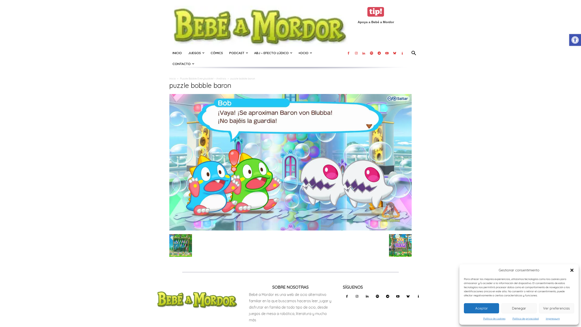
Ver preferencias (556, 308)
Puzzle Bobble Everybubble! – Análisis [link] (203, 78)
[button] (572, 270)
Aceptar (481, 308)
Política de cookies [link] (494, 318)
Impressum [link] (553, 318)
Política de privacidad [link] (525, 318)
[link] (575, 40)
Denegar (519, 308)
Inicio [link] (172, 78)
